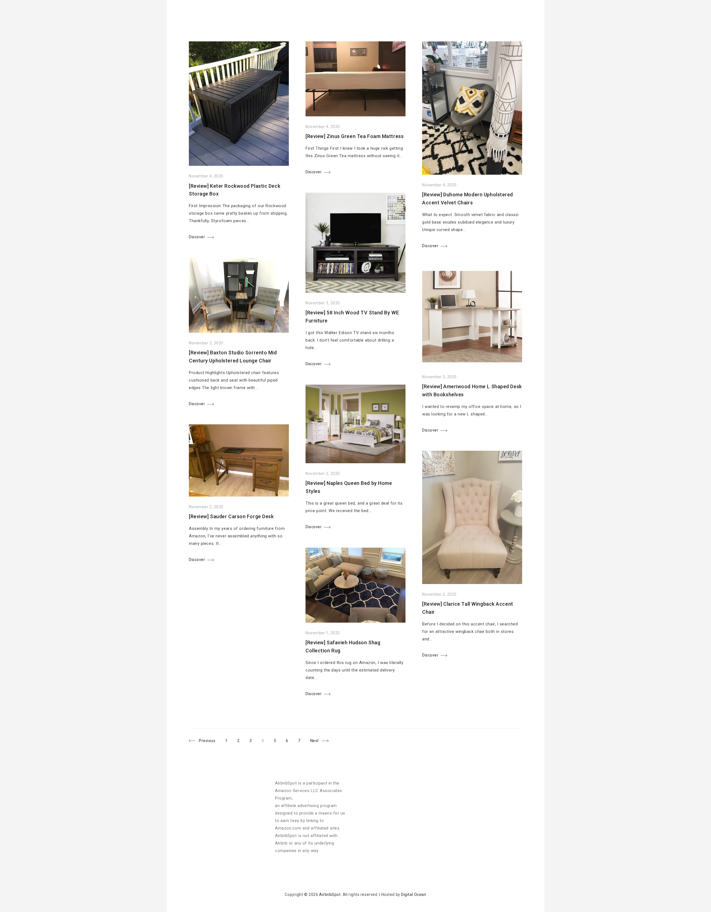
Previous (207, 740)
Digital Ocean (413, 894)
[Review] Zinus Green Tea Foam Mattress (355, 136)
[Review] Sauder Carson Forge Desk (231, 516)
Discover (197, 237)
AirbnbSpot (330, 894)
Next (314, 740)
